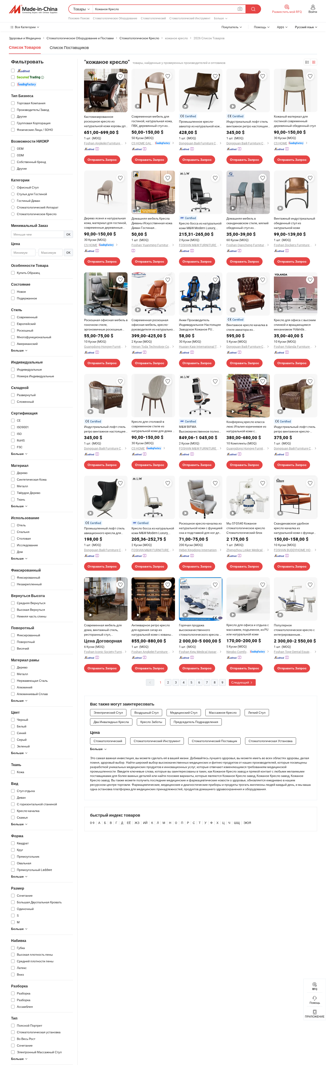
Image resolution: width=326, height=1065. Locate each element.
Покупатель (230, 27)
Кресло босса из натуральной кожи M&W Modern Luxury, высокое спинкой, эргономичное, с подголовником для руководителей (200, 225)
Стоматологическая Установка (271, 741)
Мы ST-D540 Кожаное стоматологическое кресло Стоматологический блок (245, 528)
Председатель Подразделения (196, 722)
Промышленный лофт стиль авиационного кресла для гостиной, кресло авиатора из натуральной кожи (105, 530)
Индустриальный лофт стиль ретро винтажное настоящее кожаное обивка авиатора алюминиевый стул (105, 429)
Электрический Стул (108, 712)
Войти (312, 12)
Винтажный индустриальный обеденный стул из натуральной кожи (294, 223)
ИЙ (145, 823)
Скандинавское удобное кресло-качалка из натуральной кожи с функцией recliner (295, 528)
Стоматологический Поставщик (214, 741)
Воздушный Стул (146, 712)
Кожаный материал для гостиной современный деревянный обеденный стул (295, 121)
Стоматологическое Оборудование (115, 18)
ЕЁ (129, 823)
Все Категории (25, 27)
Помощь (260, 27)
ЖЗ (137, 823)
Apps (280, 27)
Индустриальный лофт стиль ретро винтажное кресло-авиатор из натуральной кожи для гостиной (295, 429)
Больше (96, 749)
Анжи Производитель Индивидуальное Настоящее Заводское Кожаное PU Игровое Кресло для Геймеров (200, 325)
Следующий (240, 682)
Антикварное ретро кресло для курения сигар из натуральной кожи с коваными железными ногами (153, 630)
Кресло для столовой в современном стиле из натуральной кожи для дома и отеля (153, 426)
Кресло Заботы (151, 722)
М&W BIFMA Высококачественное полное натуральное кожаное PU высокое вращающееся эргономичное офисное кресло (200, 429)
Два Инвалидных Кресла (111, 722)
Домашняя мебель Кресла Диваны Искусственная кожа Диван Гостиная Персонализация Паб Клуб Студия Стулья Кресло (152, 223)
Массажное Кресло (223, 712)
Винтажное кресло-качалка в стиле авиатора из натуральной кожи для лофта (247, 327)
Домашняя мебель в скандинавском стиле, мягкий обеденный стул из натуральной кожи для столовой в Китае (247, 223)
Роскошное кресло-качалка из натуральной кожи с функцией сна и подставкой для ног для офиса (200, 528)
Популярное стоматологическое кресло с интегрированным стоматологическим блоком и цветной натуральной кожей (295, 630)
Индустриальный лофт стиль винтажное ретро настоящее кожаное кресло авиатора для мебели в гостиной (247, 123)
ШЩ (237, 823)
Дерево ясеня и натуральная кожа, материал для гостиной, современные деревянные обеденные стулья (105, 223)
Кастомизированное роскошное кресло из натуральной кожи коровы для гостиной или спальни (105, 121)
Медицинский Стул (183, 712)
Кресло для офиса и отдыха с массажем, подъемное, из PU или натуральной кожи (247, 629)
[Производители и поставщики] (33, 9)
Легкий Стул (256, 712)
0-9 (92, 823)
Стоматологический (153, 18)
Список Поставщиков (69, 47)
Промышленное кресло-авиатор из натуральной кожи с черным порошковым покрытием (200, 123)
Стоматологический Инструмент (189, 18)
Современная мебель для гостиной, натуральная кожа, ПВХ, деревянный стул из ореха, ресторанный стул (152, 121)
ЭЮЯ (247, 823)
